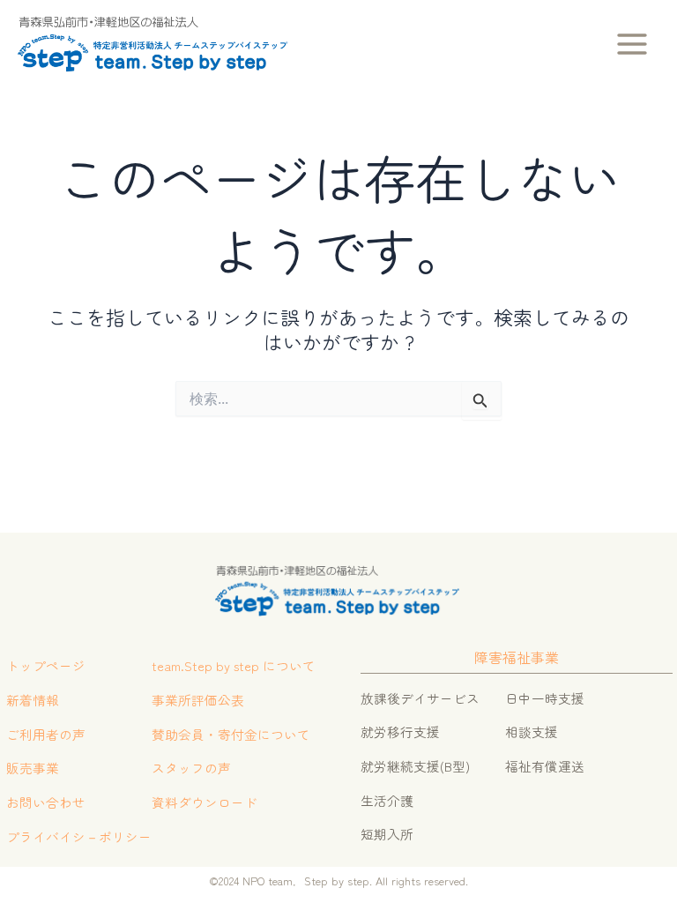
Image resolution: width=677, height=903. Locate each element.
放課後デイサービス (420, 698)
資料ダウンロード (204, 802)
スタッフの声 (191, 767)
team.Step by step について (234, 665)
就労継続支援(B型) (415, 766)
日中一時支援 (544, 698)
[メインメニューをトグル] (632, 44)
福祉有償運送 (544, 766)
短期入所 (387, 834)
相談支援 (531, 731)
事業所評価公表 (198, 699)
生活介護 (387, 800)
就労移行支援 (400, 731)
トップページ (46, 665)
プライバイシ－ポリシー (79, 836)
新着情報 (32, 699)
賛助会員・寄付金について (231, 734)
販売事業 (32, 767)
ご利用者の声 (46, 734)
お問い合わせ (46, 802)
